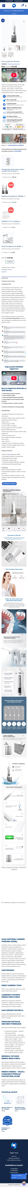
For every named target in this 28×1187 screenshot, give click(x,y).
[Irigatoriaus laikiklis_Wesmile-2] (8, 238)
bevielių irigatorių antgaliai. (16, 145)
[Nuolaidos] (8, 213)
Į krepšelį (9, 262)
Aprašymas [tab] (5, 278)
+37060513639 (9, 1)
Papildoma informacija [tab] (8, 281)
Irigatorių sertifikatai (14, 1158)
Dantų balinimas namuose (14, 1160)
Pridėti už (9, 177)
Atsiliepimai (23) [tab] (6, 284)
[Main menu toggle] (3, 5)
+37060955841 (14, 1170)
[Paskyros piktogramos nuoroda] (25, 5)
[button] (24, 21)
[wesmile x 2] (8, 188)
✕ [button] (26, 1174)
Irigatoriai (9, 269)
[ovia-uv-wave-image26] (8, 161)
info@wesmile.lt (19, 1)
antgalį (8, 454)
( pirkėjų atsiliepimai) (14, 64)
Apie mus (14, 1156)
